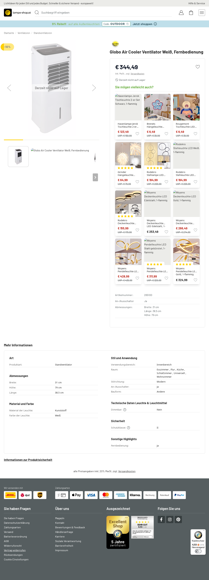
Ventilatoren (24, 33)
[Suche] (37, 12)
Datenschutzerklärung (17, 522)
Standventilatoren (43, 33)
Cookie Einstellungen (16, 559)
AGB (6, 541)
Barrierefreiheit (64, 545)
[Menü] (204, 531)
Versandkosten (137, 73)
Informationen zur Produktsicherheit (28, 460)
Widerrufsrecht (13, 545)
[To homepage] (17, 13)
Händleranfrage (64, 531)
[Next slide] (95, 177)
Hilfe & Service (196, 3)
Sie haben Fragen (14, 518)
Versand (8, 531)
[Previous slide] (7, 177)
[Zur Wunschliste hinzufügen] (198, 67)
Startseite (9, 33)
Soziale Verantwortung (68, 541)
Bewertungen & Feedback (70, 527)
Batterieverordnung (15, 536)
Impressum (61, 550)
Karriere (60, 536)
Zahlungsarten (12, 527)
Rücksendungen (13, 554)
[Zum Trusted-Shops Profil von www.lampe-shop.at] (130, 532)
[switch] (198, 551)
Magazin (59, 518)
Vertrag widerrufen (15, 550)
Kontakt (59, 522)
